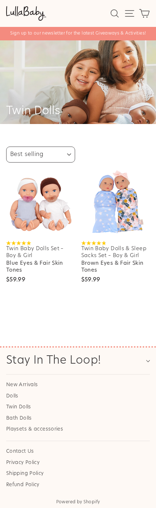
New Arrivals (22, 385)
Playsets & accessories (34, 429)
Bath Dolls (19, 418)
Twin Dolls (18, 407)
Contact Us (20, 451)
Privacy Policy (23, 462)
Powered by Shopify (78, 502)
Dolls (12, 396)
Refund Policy (23, 485)
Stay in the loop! (53, 361)
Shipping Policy (25, 473)
